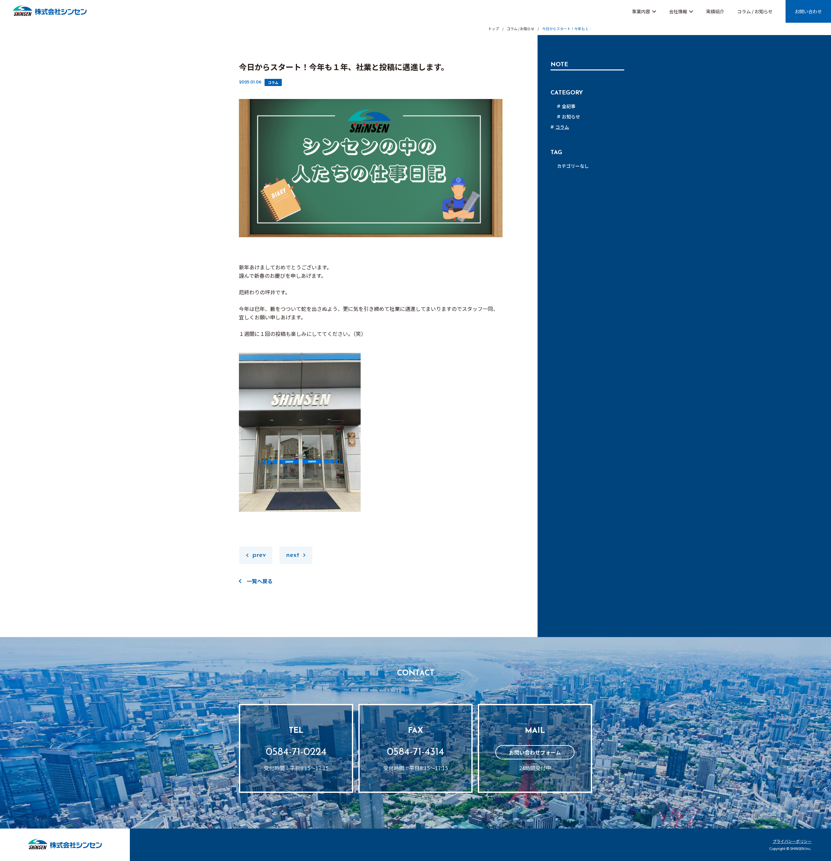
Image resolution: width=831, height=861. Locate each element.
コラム (273, 82)
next (292, 555)
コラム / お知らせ (755, 11)
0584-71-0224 (296, 752)
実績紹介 (715, 11)
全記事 (569, 106)
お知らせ (571, 116)
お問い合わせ (808, 11)
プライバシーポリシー (792, 841)
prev (259, 555)
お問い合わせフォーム (535, 752)
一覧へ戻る (260, 581)
